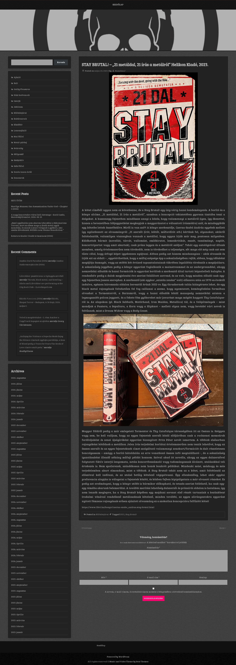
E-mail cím (153, 577)
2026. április (17, 401)
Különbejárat (102, 514)
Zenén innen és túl (23, 172)
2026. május (16, 395)
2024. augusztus (18, 519)
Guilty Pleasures (22, 89)
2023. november (18, 573)
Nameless (119, 70)
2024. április (17, 543)
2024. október (17, 508)
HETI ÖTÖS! (16, 200)
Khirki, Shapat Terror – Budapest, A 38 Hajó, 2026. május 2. (39, 302)
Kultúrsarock (20, 118)
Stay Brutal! (131, 514)
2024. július (16, 525)
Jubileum (18, 106)
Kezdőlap (118, 4)
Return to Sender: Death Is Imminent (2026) (32, 236)
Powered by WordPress (118, 656)
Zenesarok (19, 177)
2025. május (16, 466)
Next (222, 527)
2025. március (18, 478)
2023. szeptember (19, 584)
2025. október (17, 437)
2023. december (18, 567)
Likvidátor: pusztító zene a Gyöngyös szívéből (41, 276)
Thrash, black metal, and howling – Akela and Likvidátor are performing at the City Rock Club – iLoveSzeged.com (41, 283)
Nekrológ (18, 148)
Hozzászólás (153, 547)
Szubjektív (19, 160)
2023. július (16, 596)
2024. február (17, 555)
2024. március (18, 549)
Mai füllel (19, 136)
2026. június (16, 389)
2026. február (17, 413)
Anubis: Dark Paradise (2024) (33, 260)
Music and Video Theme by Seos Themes (128, 661)
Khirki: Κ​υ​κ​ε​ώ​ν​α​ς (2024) (31, 298)
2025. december (18, 425)
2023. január (17, 632)
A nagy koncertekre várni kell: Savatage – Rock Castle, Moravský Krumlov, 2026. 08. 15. (38, 215)
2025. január (17, 490)
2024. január (17, 561)
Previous (87, 527)
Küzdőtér (18, 124)
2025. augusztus (18, 448)
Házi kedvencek (22, 95)
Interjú (17, 101)
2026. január (17, 419)
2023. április (17, 614)
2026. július (16, 383)
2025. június (16, 460)
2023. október (17, 579)
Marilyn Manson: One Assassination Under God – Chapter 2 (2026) (39, 207)
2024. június (16, 531)
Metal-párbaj (20, 142)
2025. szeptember (19, 443)
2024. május (16, 537)
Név (104, 577)
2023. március (18, 620)
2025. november (18, 431)
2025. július (16, 454)
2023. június (16, 602)
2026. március (18, 407)
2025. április (17, 472)
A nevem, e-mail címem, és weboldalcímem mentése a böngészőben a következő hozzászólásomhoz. (153, 591)
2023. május (16, 608)
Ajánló (17, 77)
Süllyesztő (18, 154)
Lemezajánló (20, 130)
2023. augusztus (18, 590)
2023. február (17, 626)
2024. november (18, 502)
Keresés (61, 62)
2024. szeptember (19, 514)
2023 (122, 514)
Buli (16, 83)
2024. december (18, 496)
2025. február (17, 484)
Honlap (203, 577)
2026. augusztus (18, 377)
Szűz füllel (19, 166)
